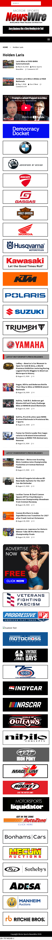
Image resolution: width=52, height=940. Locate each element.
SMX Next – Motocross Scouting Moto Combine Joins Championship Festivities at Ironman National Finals (31, 463)
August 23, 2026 (23, 409)
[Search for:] (26, 3)
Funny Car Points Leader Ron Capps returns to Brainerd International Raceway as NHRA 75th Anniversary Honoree (32, 436)
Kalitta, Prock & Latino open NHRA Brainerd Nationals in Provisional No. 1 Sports (32, 419)
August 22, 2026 (23, 425)
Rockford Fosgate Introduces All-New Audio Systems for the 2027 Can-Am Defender (30, 481)
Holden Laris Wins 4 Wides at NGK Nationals (31, 80)
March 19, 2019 (23, 67)
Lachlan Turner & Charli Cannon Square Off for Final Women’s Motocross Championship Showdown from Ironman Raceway (32, 498)
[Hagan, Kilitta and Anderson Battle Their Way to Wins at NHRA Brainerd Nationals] (8, 387)
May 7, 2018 (22, 84)
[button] (48, 39)
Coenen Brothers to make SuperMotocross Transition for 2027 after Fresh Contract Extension (32, 515)
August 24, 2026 (23, 392)
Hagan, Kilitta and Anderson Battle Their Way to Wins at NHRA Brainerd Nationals (32, 387)
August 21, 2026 (23, 443)
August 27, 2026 (23, 376)
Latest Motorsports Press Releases (24, 356)
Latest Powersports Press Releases (24, 452)
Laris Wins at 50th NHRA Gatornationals (27, 62)
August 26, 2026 (23, 505)
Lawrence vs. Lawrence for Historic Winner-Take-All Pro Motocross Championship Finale (31, 531)
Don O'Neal (34, 84)
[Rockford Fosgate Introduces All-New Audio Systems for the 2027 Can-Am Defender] (8, 481)
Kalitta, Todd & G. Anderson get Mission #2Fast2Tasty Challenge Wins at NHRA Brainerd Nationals (31, 403)
